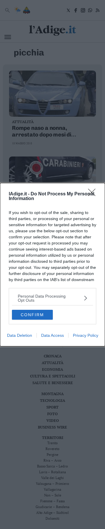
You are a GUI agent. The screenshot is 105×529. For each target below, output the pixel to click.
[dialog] (52, 264)
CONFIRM (32, 314)
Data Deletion (19, 335)
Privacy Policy (85, 335)
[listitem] (52, 298)
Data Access (52, 335)
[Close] (93, 194)
